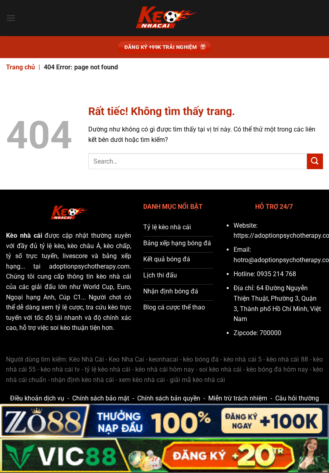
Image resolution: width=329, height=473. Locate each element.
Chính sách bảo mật (100, 398)
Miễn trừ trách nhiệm (237, 398)
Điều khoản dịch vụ (37, 398)
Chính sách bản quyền (168, 398)
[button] (11, 18)
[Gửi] (315, 161)
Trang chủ (20, 67)
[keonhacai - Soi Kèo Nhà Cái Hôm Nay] (164, 18)
